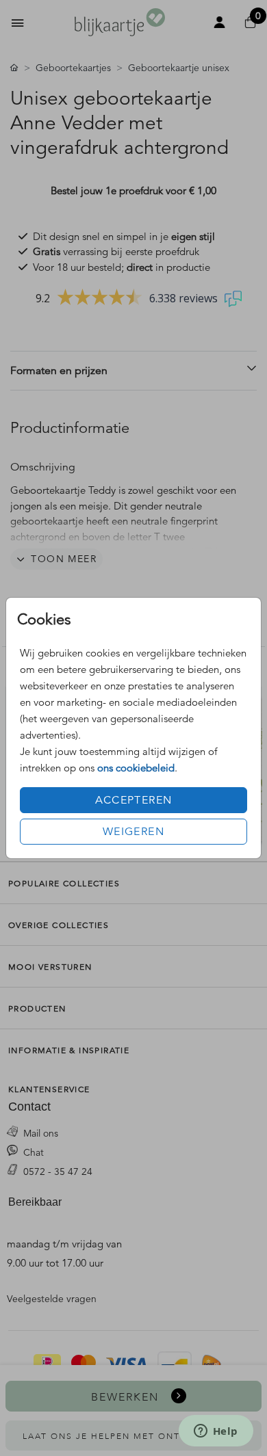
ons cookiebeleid (136, 767)
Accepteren (134, 800)
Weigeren (133, 831)
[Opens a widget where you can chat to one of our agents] (215, 1432)
